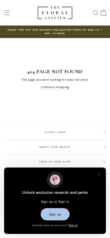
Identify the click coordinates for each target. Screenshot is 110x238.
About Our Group (55, 147)
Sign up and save (55, 161)
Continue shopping (55, 87)
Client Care (55, 132)
